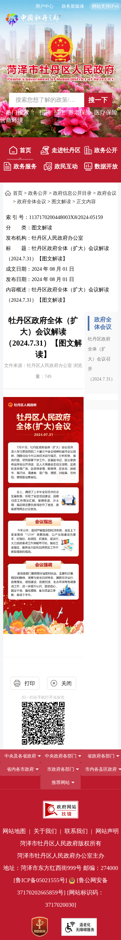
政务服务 (25, 166)
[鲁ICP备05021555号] (40, 880)
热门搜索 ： (21, 112)
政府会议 (106, 193)
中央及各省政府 (20, 756)
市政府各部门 (60, 769)
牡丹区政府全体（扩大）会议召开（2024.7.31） (101, 359)
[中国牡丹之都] (33, 23)
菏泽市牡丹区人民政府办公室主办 (60, 855)
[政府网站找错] (60, 810)
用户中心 (44, 6)
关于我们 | (48, 831)
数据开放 (106, 166)
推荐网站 (61, 782)
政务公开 (105, 150)
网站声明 (107, 831)
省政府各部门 (101, 756)
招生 (60, 112)
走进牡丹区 (66, 150)
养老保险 (79, 112)
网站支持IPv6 (105, 6)
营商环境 (11, 120)
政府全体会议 (31, 201)
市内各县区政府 (101, 769)
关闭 (66, 683)
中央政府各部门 (60, 756)
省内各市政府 (20, 769)
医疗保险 (105, 112)
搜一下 (98, 99)
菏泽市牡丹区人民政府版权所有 (60, 843)
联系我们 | (79, 831)
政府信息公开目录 (72, 193)
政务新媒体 (73, 6)
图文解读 (61, 201)
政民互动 (66, 166)
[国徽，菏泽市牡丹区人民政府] (60, 57)
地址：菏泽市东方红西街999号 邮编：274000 (60, 868)
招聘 (45, 112)
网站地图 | (17, 831)
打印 (30, 683)
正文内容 (86, 201)
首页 (25, 150)
